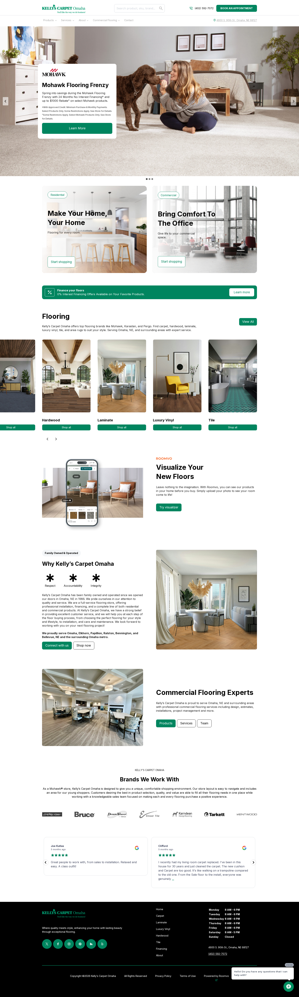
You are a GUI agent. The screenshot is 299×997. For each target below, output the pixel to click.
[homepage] (63, 9)
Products (48, 20)
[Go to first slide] (56, 439)
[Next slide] (293, 101)
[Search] (161, 8)
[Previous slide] (47, 439)
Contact (128, 20)
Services (66, 20)
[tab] (147, 179)
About (82, 20)
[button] (57, 645)
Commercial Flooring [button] (105, 20)
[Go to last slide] (5, 101)
